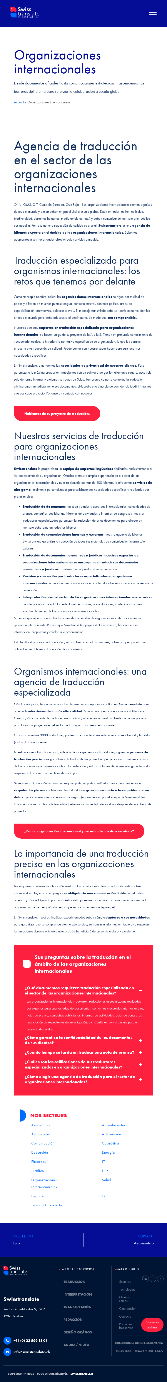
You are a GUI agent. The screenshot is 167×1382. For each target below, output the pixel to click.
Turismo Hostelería (46, 1205)
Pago (159, 1351)
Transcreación (77, 1307)
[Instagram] (160, 1279)
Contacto (125, 1316)
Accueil (19, 102)
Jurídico (37, 1170)
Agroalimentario (115, 1125)
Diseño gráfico (77, 1332)
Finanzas (38, 1161)
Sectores (125, 1281)
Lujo (105, 1170)
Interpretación (77, 1294)
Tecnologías (127, 1289)
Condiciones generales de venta (139, 1343)
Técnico (108, 1196)
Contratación (127, 1308)
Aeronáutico (41, 1125)
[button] (153, 14)
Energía (108, 1152)
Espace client (144, 1351)
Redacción (73, 1319)
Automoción (111, 1134)
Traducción (74, 1281)
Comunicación (43, 1143)
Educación (39, 1152)
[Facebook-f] (153, 1279)
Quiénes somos (125, 1299)
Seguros (38, 1196)
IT (103, 1161)
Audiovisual (40, 1134)
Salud (106, 1180)
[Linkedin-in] (145, 1279)
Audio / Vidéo (76, 1345)
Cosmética (110, 1143)
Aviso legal (124, 1351)
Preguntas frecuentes (126, 1326)
